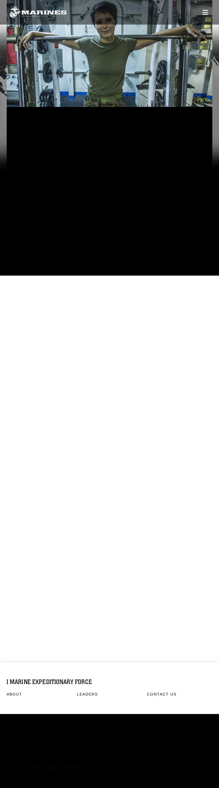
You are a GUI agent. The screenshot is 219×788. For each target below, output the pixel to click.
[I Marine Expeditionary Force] (38, 12)
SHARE (100, 212)
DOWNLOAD (31, 212)
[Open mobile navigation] (205, 12)
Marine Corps (109, 756)
